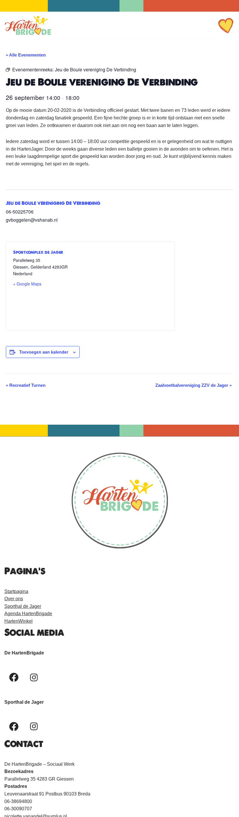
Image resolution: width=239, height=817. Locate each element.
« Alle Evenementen (26, 54)
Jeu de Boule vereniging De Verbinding (53, 203)
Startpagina (16, 591)
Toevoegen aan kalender (43, 352)
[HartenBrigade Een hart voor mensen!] (27, 25)
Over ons (13, 598)
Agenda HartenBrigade (28, 613)
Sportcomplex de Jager (38, 252)
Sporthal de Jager (22, 606)
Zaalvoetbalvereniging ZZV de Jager (193, 385)
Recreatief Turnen (25, 385)
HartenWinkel (18, 621)
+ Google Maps (27, 284)
